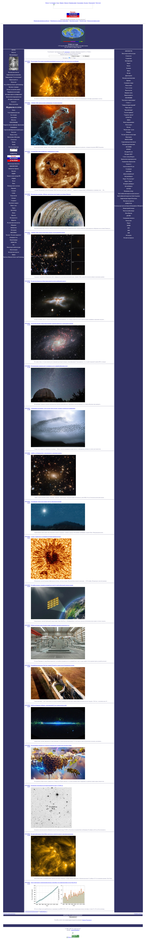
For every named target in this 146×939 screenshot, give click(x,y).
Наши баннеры (13, 240)
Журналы (13, 220)
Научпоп (13, 171)
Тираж (13, 208)
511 (27, 911)
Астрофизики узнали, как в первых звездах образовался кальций (46, 501)
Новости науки (13, 249)
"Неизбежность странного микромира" (59, 20)
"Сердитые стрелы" (129, 115)
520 (45, 911)
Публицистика (128, 61)
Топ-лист (86, 2)
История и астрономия (13, 99)
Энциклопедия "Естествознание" (13, 77)
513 (31, 911)
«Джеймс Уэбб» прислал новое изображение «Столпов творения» (46, 102)
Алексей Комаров (75, 930)
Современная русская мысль (128, 142)
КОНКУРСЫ (128, 203)
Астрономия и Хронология (128, 161)
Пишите (62, 2)
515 (35, 911)
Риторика (128, 132)
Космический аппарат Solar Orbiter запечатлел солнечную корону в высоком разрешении (52, 834)
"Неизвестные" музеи (128, 129)
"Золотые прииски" (128, 112)
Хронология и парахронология (13, 97)
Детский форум (128, 186)
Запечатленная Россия (128, 166)
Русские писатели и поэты (13, 222)
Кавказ (128, 65)
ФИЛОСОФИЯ (128, 139)
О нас (57, 2)
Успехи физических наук (14, 112)
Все (14, 244)
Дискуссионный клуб (128, 174)
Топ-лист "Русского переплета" (13, 235)
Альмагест (13, 101)
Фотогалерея (128, 124)
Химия (13, 144)
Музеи (13, 181)
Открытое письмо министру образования (13, 124)
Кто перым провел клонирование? (13, 94)
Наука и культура (13, 104)
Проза (128, 70)
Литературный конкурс (128, 208)
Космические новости (13, 72)
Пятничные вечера (128, 191)
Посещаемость (13, 217)
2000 (128, 230)
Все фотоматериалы (129, 237)
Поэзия (128, 73)
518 (41, 911)
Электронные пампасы (128, 218)
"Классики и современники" (129, 100)
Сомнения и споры (128, 83)
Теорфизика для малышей (106, 20)
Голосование (80, 2)
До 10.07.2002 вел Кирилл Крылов (73, 47)
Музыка (129, 127)
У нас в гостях (128, 88)
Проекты (13, 215)
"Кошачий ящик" (128, 110)
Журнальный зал (13, 79)
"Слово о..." (129, 102)
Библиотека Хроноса (13, 168)
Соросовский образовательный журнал (13, 129)
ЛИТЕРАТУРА (128, 51)
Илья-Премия (128, 213)
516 (37, 911)
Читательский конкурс (128, 210)
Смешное (13, 190)
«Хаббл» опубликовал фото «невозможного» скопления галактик (46, 453)
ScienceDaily (14, 117)
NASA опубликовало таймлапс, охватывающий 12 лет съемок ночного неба (49, 705)
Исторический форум (128, 183)
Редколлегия (13, 195)
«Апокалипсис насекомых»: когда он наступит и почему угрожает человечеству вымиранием (53, 408)
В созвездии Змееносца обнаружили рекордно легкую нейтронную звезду (48, 281)
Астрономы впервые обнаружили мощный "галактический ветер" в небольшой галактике (52, 323)
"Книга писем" (128, 107)
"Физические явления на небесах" (41, 20)
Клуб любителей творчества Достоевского (128, 193)
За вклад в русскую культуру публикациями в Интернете (128, 205)
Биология (13, 132)
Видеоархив (129, 137)
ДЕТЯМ (129, 215)
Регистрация (92, 2)
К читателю (128, 56)
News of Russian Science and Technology (13, 84)
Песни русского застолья (13, 185)
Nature (13, 110)
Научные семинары (14, 87)
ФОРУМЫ (128, 171)
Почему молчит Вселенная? (14, 89)
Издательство (128, 90)
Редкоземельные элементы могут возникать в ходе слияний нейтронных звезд (49, 366)
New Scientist (13, 115)
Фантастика (129, 220)
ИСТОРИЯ (128, 147)
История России (129, 151)
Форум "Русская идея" (128, 178)
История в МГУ (129, 154)
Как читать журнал (13, 203)
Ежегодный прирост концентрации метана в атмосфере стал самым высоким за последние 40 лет (54, 882)
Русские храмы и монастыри (128, 134)
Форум (128, 223)
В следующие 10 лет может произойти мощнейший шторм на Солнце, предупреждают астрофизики (55, 61)
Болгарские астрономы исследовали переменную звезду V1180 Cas (47, 785)
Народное (13, 188)
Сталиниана (129, 169)
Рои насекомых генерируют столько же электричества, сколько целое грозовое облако (51, 745)
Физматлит (13, 82)
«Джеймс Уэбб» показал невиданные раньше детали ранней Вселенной (48, 232)
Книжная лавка (72, 2)
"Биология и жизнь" (74, 20)
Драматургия (128, 75)
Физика (13, 142)
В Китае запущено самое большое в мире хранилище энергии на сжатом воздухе (50, 625)
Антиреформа (13, 127)
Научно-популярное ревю (93, 20)
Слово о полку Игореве (128, 156)
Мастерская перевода (128, 201)
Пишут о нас (13, 205)
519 (43, 911)
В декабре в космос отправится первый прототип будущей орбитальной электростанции (52, 585)
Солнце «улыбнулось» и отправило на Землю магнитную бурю (46, 536)
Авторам (13, 198)
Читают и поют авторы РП (13, 176)
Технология (14, 139)
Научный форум (14, 54)
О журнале (13, 200)
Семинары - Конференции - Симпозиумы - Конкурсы (73, 22)
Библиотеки (14, 227)
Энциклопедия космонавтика (13, 74)
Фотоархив (13, 230)
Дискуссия (98, 2)
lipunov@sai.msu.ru (87, 920)
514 (33, 911)
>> (46, 911)
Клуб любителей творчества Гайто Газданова (128, 196)
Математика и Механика (13, 137)
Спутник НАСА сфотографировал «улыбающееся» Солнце (45, 151)
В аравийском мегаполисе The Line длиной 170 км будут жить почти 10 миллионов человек (52, 665)
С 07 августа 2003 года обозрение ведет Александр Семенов (73, 45)
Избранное (13, 225)
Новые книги (128, 85)
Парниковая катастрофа (14, 92)
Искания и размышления (128, 78)
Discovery (13, 120)
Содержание (53, 2)
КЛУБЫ (128, 188)
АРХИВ (128, 225)
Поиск (13, 213)
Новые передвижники (128, 122)
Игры (13, 183)
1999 (128, 233)
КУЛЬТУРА (129, 117)
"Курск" (128, 63)
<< (25, 911)
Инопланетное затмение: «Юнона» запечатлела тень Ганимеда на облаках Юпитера (51, 194)
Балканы (128, 68)
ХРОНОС (128, 149)
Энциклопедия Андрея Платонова (128, 198)
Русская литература (14, 147)
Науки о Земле (13, 134)
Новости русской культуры (13, 247)
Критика (128, 80)
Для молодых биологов (13, 163)
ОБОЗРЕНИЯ (128, 97)
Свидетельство (67, 51)
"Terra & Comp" (83, 20)
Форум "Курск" (129, 181)
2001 (128, 228)
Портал (47, 2)
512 (29, 911)
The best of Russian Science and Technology (13, 257)
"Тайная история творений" (129, 105)
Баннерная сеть (13, 237)
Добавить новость (138, 913)
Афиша (13, 254)
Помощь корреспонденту (9, 913)
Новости (66, 2)
